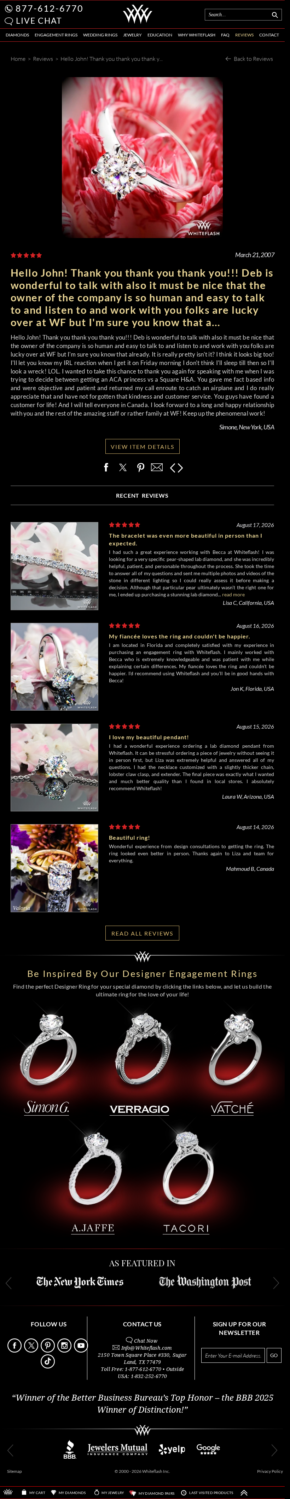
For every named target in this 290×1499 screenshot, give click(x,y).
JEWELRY (132, 34)
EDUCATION (159, 34)
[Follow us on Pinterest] (48, 1351)
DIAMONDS (17, 34)
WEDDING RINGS (100, 34)
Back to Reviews (253, 58)
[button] (9, 21)
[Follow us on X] (32, 1351)
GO (274, 1355)
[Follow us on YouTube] (81, 1351)
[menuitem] (17, 35)
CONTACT (269, 34)
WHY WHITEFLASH (196, 34)
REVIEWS (244, 34)
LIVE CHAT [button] (39, 20)
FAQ (225, 34)
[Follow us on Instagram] (65, 1351)
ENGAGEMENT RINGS (56, 34)
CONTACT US (142, 1324)
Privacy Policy (270, 1471)
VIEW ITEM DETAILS (142, 446)
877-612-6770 (49, 8)
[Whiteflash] (137, 22)
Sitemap (14, 1471)
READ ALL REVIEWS (142, 933)
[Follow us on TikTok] (48, 1367)
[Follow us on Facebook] (15, 1351)
